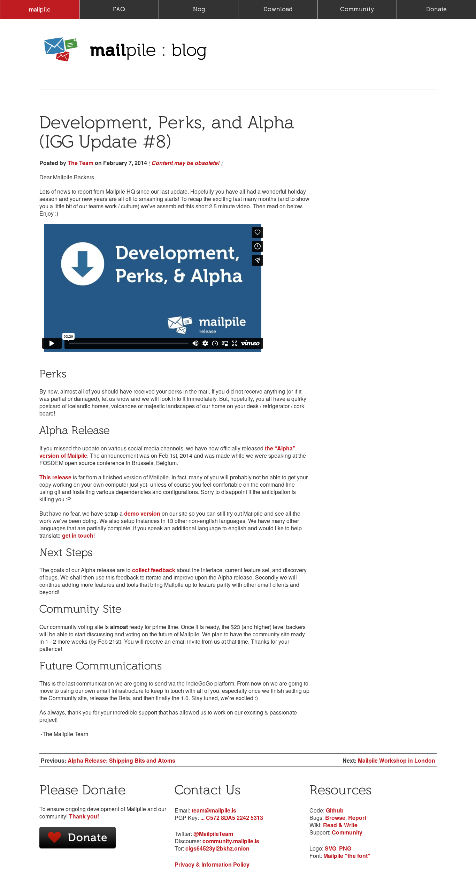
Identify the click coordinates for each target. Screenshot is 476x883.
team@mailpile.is (214, 810)
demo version (142, 513)
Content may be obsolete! (186, 163)
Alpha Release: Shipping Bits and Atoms (121, 760)
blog (189, 49)
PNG (345, 848)
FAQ (119, 9)
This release (55, 477)
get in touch (77, 535)
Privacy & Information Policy (212, 864)
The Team (80, 163)
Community (357, 9)
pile (40, 9)
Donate (436, 9)
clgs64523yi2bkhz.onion (217, 848)
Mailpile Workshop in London (396, 760)
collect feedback (153, 570)
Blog (198, 9)
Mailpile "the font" (346, 856)
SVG (330, 848)
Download (277, 9)
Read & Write (340, 825)
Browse (335, 818)
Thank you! (84, 816)
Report (357, 818)
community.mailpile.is (230, 841)
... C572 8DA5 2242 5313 (231, 818)
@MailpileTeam (213, 834)
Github (335, 810)
